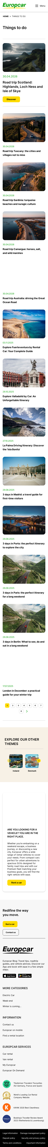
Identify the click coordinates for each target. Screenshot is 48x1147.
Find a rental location (13, 1035)
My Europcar (9, 1065)
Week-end (8, 1000)
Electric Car (9, 995)
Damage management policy (32, 1133)
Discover (11, 99)
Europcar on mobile (13, 1030)
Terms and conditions (12, 1143)
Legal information (10, 1133)
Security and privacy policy (33, 1138)
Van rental (8, 1059)
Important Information (35, 1143)
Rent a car (16, 882)
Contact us (11, 932)
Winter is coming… (12, 1006)
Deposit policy (9, 1138)
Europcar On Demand (13, 1070)
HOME (6, 16)
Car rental (8, 1053)
